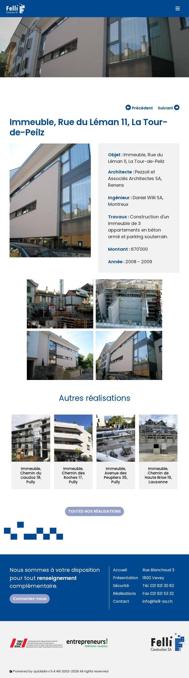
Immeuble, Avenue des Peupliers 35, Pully (115, 475)
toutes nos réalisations (94, 511)
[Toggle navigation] (177, 8)
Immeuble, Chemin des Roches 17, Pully (73, 475)
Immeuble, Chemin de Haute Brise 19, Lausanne (158, 475)
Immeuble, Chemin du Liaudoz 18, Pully (30, 475)
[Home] (16, 8)
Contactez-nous (30, 598)
